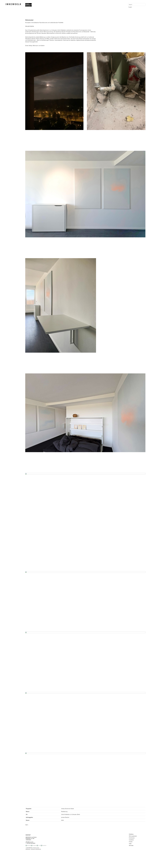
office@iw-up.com (29, 842)
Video (130, 843)
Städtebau (131, 834)
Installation (131, 840)
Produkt (130, 841)
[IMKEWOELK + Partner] (14, 5)
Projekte (27, 4)
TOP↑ (26, 825)
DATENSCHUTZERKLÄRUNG (36, 849)
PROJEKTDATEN (29, 26)
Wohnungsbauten (133, 836)
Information (28, 6)
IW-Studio (131, 845)
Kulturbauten (132, 838)
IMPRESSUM (28, 849)
